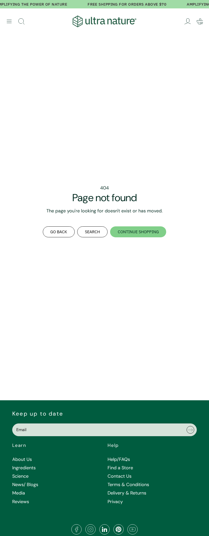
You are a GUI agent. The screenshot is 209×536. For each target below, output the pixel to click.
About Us (22, 459)
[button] (9, 21)
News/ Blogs (25, 485)
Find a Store (120, 468)
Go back (58, 231)
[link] (187, 21)
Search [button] (92, 231)
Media (18, 493)
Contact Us (120, 476)
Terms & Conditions (128, 485)
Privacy (115, 502)
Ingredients (24, 468)
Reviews (20, 502)
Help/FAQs (119, 459)
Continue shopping (138, 231)
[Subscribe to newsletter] (190, 430)
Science (20, 476)
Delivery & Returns (127, 493)
